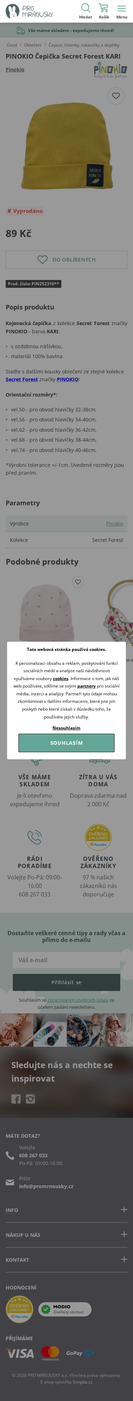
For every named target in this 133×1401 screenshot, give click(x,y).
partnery (86, 686)
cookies (60, 678)
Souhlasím (66, 742)
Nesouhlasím (66, 728)
